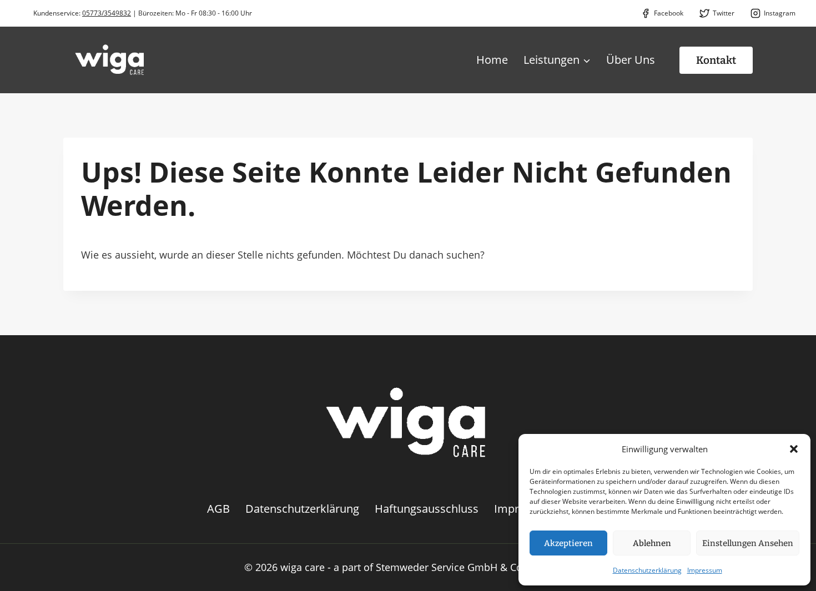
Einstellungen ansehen (747, 543)
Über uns (630, 59)
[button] (793, 448)
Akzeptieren (568, 543)
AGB (218, 508)
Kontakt (716, 60)
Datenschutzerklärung (647, 570)
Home (492, 59)
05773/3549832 (106, 13)
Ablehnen (652, 543)
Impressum (704, 570)
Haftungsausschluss (426, 508)
